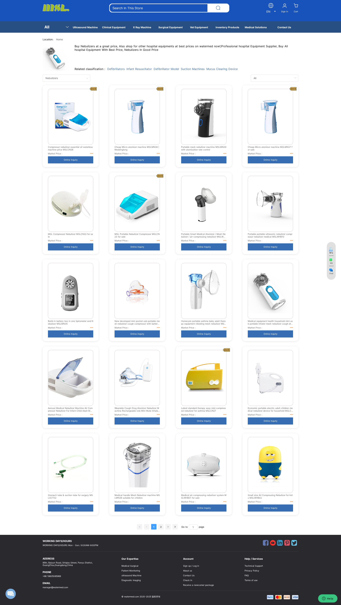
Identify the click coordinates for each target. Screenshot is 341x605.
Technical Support (254, 566)
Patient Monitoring (130, 570)
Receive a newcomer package (198, 585)
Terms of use (251, 580)
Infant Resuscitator (139, 69)
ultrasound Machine (131, 575)
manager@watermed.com (55, 587)
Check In (187, 580)
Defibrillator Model (166, 69)
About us (187, 570)
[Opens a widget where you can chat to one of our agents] (327, 598)
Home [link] (59, 39)
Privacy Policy (252, 570)
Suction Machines (193, 69)
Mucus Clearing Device (222, 69)
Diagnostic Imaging (131, 580)
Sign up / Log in (191, 566)
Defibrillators (116, 69)
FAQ (247, 575)
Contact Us (188, 575)
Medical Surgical (129, 566)
